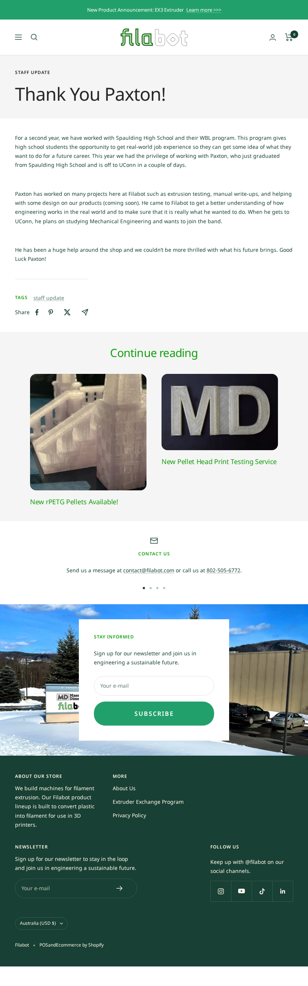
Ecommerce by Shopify (80, 945)
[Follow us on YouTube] (241, 891)
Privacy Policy (129, 815)
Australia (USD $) (38, 923)
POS (43, 945)
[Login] (272, 37)
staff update (32, 73)
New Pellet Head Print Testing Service (219, 461)
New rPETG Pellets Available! (74, 501)
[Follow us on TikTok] (262, 891)
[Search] (34, 37)
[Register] (120, 888)
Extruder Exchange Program (148, 801)
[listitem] (37, 312)
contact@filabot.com (148, 570)
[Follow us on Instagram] (220, 891)
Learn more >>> (203, 9)
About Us (124, 788)
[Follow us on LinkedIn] (282, 891)
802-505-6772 (223, 570)
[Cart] (289, 37)
